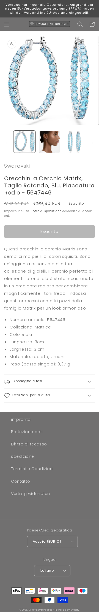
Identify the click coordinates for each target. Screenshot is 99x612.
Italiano (47, 570)
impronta (21, 419)
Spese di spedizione (46, 211)
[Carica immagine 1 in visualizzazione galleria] (24, 142)
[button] (7, 24)
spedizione (22, 456)
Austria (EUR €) (47, 541)
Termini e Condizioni (32, 468)
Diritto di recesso (29, 444)
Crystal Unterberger (41, 609)
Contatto (20, 481)
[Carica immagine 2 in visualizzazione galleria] (49, 142)
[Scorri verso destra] (93, 143)
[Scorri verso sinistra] (6, 143)
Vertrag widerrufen (30, 493)
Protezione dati (27, 431)
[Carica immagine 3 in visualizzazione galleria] (74, 142)
